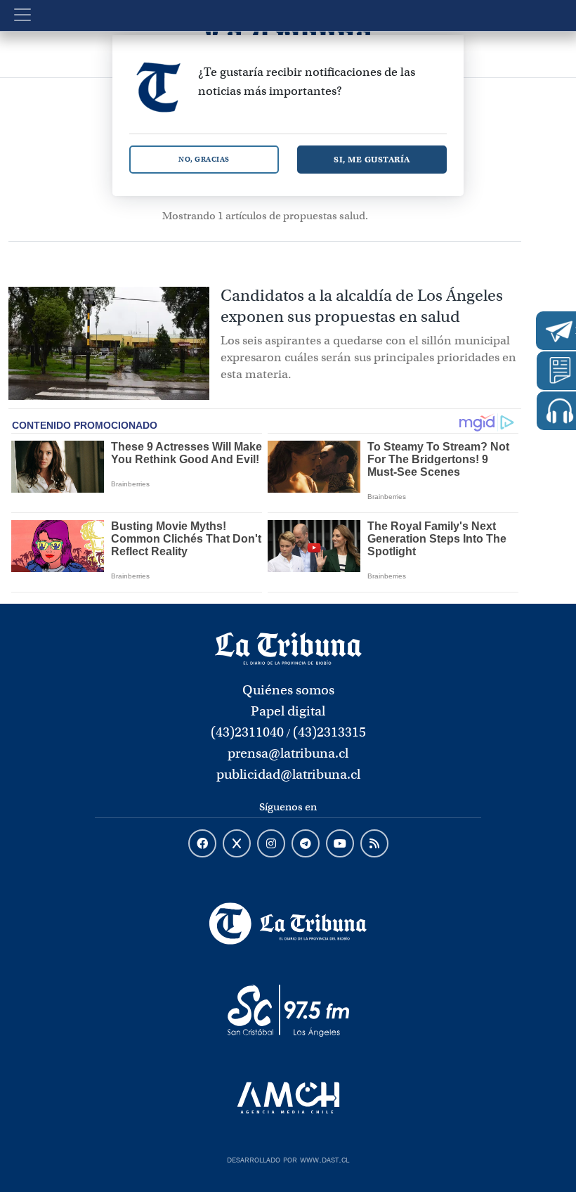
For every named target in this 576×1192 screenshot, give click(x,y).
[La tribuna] (288, 647)
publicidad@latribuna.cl (288, 774)
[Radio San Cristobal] (288, 1011)
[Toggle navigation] (22, 14)
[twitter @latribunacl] (237, 844)
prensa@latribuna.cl (288, 753)
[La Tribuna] (288, 923)
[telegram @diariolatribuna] (306, 844)
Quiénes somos (288, 690)
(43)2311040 (247, 732)
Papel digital (288, 711)
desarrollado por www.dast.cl (288, 1158)
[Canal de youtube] (340, 844)
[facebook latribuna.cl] (202, 844)
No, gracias (204, 159)
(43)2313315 (329, 732)
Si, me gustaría (372, 159)
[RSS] (374, 844)
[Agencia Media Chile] (288, 1098)
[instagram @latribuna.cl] (271, 844)
